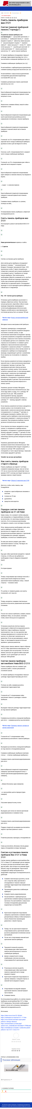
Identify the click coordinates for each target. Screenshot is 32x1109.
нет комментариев (5, 15)
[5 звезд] (16, 17)
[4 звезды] (14, 17)
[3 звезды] (13, 17)
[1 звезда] (9, 17)
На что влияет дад (12, 1070)
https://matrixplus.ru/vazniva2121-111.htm (13, 1017)
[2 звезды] (11, 17)
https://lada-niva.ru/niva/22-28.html (11, 1015)
